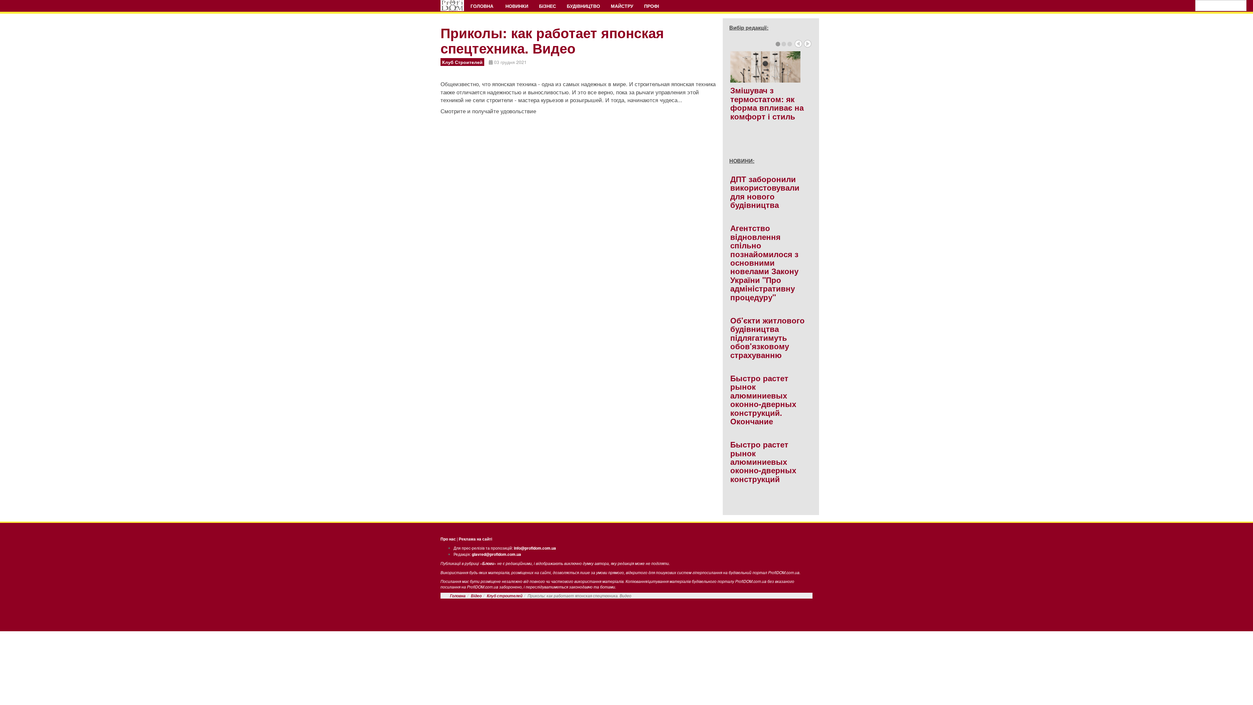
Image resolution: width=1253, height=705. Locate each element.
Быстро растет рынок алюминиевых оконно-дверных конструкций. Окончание (763, 399)
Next (808, 44)
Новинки (516, 6)
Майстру (622, 6)
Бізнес (547, 6)
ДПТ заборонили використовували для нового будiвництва (764, 191)
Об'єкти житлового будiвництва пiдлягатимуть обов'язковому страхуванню (767, 337)
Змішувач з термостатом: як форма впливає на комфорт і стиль (767, 103)
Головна (483, 6)
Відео (476, 596)
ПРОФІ (652, 6)
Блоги (488, 563)
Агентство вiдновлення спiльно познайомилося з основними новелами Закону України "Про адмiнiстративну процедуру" (764, 262)
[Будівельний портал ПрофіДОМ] (452, 5)
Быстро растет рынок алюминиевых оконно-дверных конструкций (763, 461)
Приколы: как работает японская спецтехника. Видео (552, 40)
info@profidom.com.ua (535, 548)
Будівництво (583, 6)
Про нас (448, 539)
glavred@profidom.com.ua (496, 554)
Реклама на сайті (475, 539)
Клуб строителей (504, 596)
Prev (798, 44)
